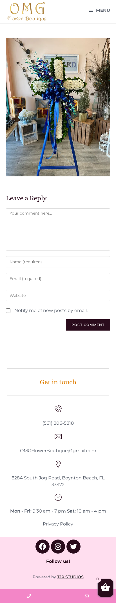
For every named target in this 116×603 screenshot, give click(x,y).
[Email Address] (87, 596)
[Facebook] (42, 547)
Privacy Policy (58, 524)
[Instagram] (58, 547)
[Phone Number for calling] (29, 596)
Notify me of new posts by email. (51, 310)
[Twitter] (73, 547)
